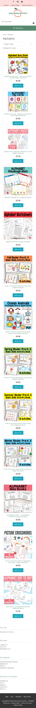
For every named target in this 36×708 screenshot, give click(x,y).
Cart (12, 696)
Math (1, 666)
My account (27, 696)
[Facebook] (13, 2)
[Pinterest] (17, 2)
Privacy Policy (15, 5)
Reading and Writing (6, 668)
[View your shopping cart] (33, 23)
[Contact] (22, 2)
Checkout (18, 696)
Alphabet (2, 664)
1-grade (2, 645)
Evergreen (3, 681)
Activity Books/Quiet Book (8, 662)
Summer (2, 687)
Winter (2, 689)
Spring (2, 685)
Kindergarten (4, 649)
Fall (1, 683)
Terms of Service (27, 5)
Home (5, 34)
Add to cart (18, 85)
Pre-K (1, 647)
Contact (6, 5)
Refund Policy (18, 705)
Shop (6, 696)
